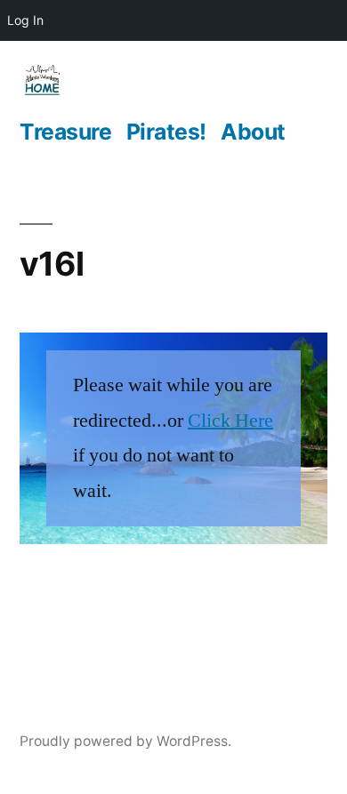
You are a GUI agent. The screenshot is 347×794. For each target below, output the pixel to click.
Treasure (65, 131)
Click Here (230, 420)
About (253, 131)
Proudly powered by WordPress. (125, 741)
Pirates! (166, 131)
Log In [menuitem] (25, 20)
